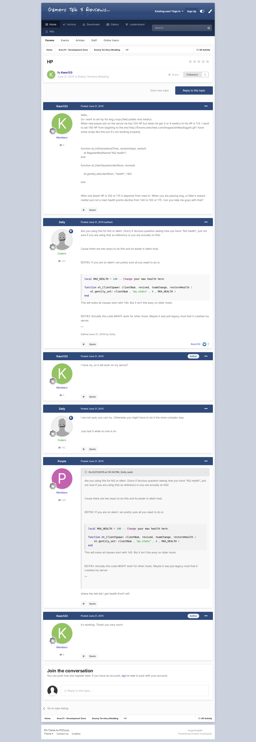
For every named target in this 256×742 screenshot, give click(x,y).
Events (65, 40)
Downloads (93, 24)
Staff (94, 40)
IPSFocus (64, 730)
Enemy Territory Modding (93, 76)
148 (63, 499)
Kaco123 (62, 106)
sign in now (128, 675)
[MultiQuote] (84, 210)
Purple (62, 461)
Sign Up (191, 11)
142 (63, 260)
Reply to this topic (194, 90)
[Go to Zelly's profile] (62, 239)
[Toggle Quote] (86, 472)
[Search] (209, 28)
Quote (92, 209)
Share (174, 74)
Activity (71, 24)
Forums (49, 40)
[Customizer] (202, 11)
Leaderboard (136, 24)
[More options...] (206, 106)
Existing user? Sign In (168, 11)
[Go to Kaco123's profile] (51, 74)
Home (52, 24)
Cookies (76, 733)
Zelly (62, 222)
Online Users (111, 40)
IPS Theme (49, 730)
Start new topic (159, 90)
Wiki (51, 31)
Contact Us (62, 733)
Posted (92, 106)
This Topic (195, 27)
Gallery (114, 24)
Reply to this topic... (79, 690)
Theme (48, 733)
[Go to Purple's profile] (62, 478)
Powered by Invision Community (195, 733)
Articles (80, 40)
